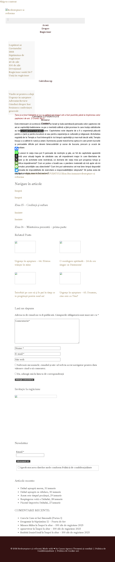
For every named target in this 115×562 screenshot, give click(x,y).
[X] (16, 159)
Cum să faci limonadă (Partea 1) (45, 518)
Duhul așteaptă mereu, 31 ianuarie (38, 488)
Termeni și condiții (82, 548)
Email (20, 452)
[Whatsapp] (16, 152)
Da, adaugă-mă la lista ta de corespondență (40, 374)
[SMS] (16, 166)
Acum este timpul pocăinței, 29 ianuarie (41, 495)
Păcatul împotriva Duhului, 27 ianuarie (40, 502)
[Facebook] (16, 148)
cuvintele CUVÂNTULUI (49, 173)
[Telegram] (16, 170)
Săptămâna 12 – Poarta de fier (50, 521)
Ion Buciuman (71, 173)
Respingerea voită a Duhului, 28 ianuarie (41, 499)
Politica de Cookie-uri (68, 551)
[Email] (16, 163)
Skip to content (8, 1)
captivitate (30, 173)
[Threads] (16, 156)
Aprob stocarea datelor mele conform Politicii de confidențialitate (56, 467)
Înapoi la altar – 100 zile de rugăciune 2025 (60, 525)
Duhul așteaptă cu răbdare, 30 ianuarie (40, 492)
